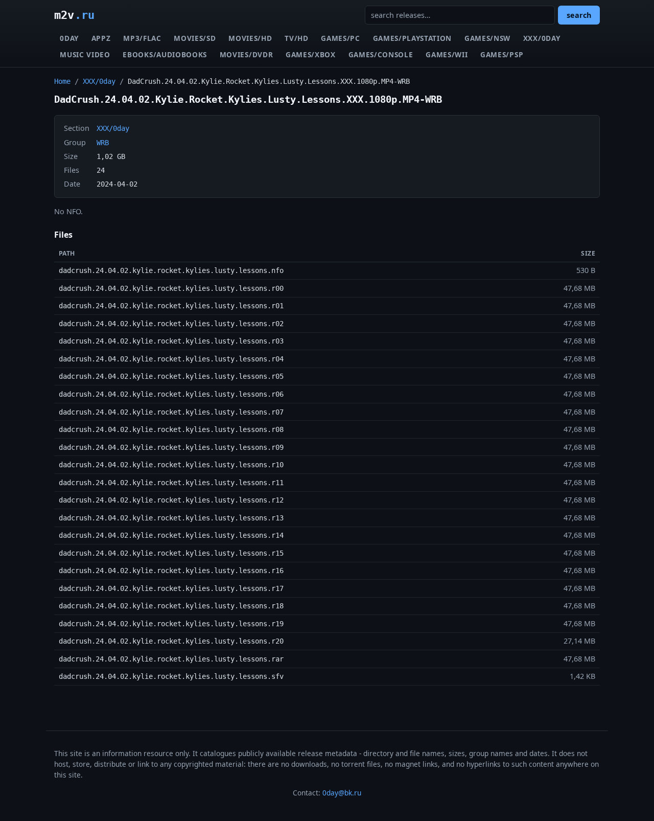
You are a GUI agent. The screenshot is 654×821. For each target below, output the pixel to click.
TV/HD (296, 38)
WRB (103, 143)
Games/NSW (487, 38)
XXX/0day (541, 38)
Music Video (85, 54)
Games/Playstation (412, 38)
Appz (101, 38)
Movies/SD (195, 38)
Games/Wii (447, 54)
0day (69, 38)
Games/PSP (501, 54)
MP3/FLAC (142, 38)
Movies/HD (250, 38)
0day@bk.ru (341, 792)
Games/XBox (311, 54)
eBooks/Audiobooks (165, 54)
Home (62, 81)
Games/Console (380, 54)
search (579, 15)
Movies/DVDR (246, 54)
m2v (74, 14)
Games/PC (340, 38)
